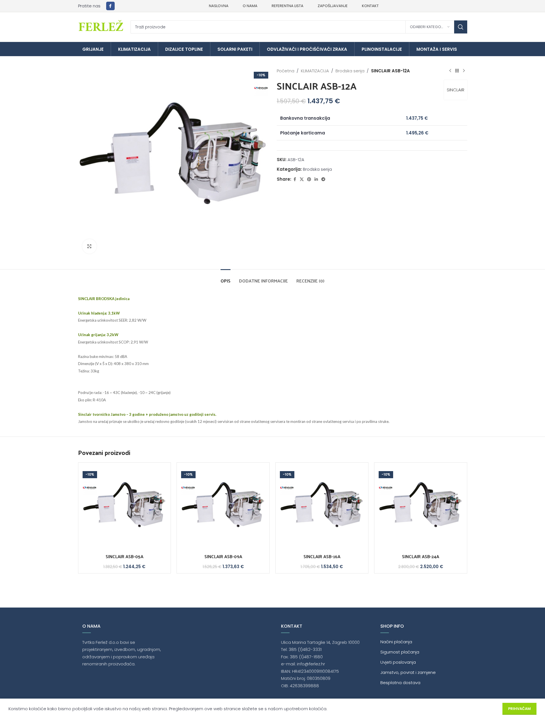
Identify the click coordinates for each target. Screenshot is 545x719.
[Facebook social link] (110, 6)
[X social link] (301, 179)
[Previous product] (450, 71)
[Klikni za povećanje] (89, 246)
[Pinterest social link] (309, 179)
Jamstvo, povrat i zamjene (408, 672)
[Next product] (463, 71)
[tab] (225, 277)
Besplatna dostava (400, 683)
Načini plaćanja (396, 642)
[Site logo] (101, 26)
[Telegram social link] (323, 179)
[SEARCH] (460, 26)
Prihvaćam (519, 708)
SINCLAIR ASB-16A (321, 556)
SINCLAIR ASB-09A (223, 556)
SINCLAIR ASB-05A (124, 556)
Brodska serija (350, 71)
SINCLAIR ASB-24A (420, 556)
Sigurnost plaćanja (399, 652)
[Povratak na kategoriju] (457, 71)
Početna (285, 71)
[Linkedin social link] (316, 179)
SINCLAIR (455, 90)
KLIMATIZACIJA (315, 71)
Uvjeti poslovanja (398, 662)
